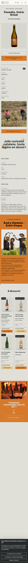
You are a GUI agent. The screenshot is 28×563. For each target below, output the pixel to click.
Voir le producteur (7, 280)
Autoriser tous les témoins (14, 553)
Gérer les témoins (14, 560)
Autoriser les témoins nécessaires (14, 557)
